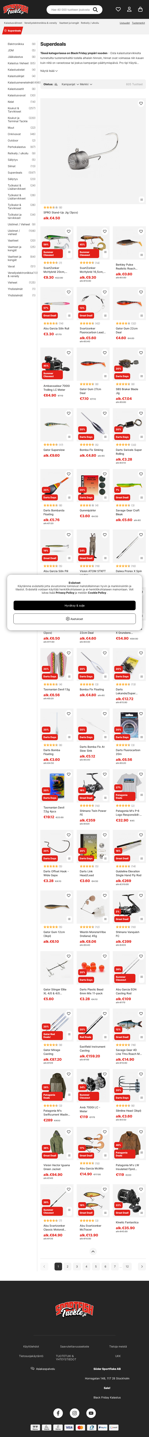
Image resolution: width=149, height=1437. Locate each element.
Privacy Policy (65, 592)
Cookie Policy (97, 592)
